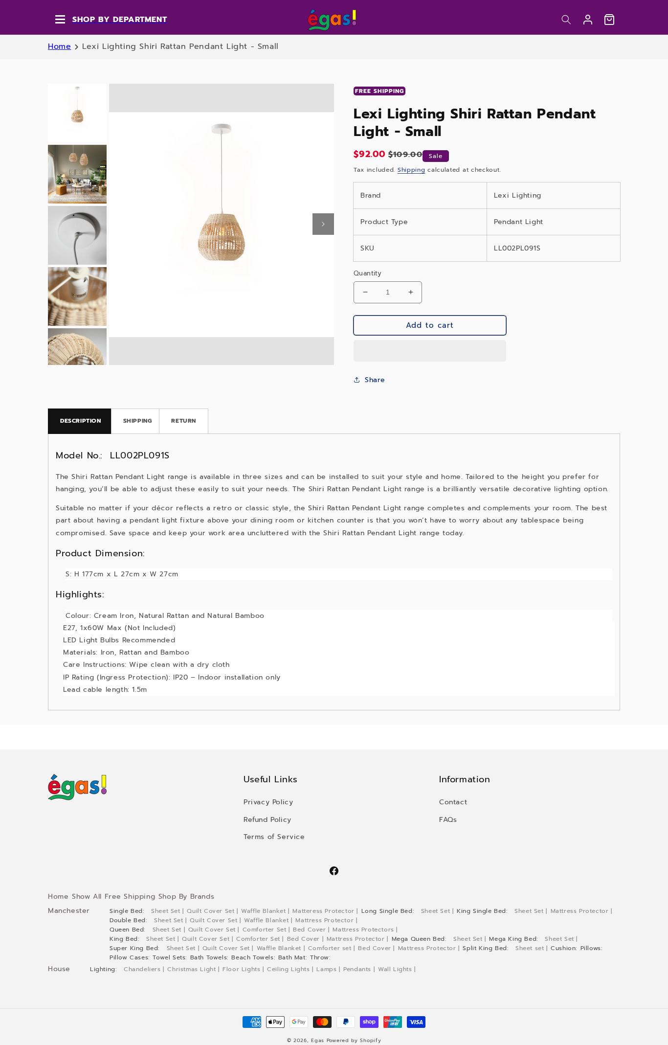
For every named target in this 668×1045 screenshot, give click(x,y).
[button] (566, 19)
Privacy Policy (268, 802)
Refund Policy (267, 820)
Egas (317, 1040)
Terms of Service (274, 837)
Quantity (367, 273)
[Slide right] (323, 224)
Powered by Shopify (354, 1040)
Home (59, 46)
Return (183, 420)
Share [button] (375, 380)
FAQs (448, 820)
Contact (453, 802)
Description (80, 420)
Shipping (411, 169)
